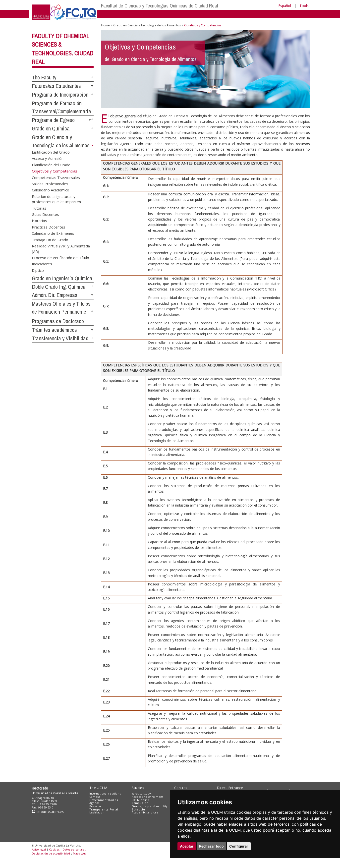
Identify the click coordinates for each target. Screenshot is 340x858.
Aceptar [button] (186, 846)
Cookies (54, 849)
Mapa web (80, 853)
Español (284, 5)
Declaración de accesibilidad (51, 853)
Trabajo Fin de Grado (50, 239)
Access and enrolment (147, 797)
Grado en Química (51, 128)
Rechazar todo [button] (211, 846)
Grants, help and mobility (150, 806)
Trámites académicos (54, 330)
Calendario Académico (50, 189)
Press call (96, 806)
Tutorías (39, 207)
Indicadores (42, 263)
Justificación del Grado (51, 151)
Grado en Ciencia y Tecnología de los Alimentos (147, 25)
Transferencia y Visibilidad (60, 338)
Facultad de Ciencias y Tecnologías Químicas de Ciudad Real (159, 5)
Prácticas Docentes (48, 226)
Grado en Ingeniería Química (62, 278)
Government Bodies (103, 800)
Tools (304, 5)
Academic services (145, 812)
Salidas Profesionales (50, 183)
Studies (138, 787)
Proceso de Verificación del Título (60, 257)
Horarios (39, 220)
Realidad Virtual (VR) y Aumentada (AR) (61, 248)
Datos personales (74, 849)
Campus (95, 797)
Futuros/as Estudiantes (56, 86)
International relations (105, 793)
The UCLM (98, 787)
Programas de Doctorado (58, 321)
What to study (141, 793)
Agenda (94, 803)
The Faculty (44, 77)
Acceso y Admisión (47, 158)
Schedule (138, 809)
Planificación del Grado (51, 164)
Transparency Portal (103, 809)
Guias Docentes (45, 214)
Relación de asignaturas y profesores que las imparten (56, 199)
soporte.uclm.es (49, 811)
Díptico (38, 270)
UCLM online (141, 800)
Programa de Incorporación (60, 94)
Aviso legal (39, 849)
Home (105, 25)
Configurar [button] (238, 846)
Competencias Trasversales (56, 177)
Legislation (97, 812)
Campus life (140, 803)
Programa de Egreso (53, 120)
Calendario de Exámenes (53, 233)
